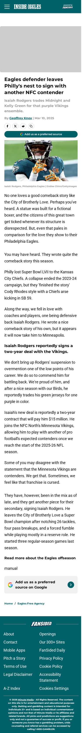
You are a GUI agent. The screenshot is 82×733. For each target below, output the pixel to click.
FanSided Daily (52, 650)
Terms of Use (15, 666)
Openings (47, 634)
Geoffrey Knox (20, 118)
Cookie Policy (51, 666)
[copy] (31, 126)
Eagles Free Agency (30, 603)
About (8, 634)
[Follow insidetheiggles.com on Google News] (71, 585)
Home (8, 603)
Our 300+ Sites (52, 642)
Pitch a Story (14, 658)
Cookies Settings (54, 688)
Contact (10, 642)
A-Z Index (11, 688)
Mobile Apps (14, 650)
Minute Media (26, 699)
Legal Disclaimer (17, 674)
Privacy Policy (51, 658)
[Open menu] (7, 6)
